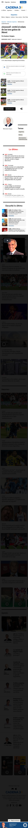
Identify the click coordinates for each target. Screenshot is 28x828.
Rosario (23, 10)
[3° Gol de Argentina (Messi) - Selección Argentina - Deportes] (3, 101)
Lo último (13, 149)
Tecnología (10, 165)
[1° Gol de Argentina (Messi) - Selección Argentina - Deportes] (3, 82)
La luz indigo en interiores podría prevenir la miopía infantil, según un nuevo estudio (15, 187)
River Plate (25, 17)
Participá (23, 2)
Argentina (9, 10)
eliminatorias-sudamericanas (23, 138)
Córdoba (16, 10)
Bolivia (20, 135)
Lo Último (3, 10)
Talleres (3, 17)
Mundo (9, 175)
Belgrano (8, 17)
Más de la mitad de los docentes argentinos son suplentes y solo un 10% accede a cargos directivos (14, 158)
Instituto (13, 17)
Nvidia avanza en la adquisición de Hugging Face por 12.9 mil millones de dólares (14, 168)
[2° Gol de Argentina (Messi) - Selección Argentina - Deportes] (3, 92)
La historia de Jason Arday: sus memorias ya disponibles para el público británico (14, 197)
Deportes (7, 2)
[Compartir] (21, 109)
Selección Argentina (12, 22)
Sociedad (10, 154)
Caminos (13, 2)
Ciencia (10, 184)
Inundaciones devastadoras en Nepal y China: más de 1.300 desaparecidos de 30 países (14, 178)
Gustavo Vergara (8, 128)
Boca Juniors (19, 17)
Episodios (9, 84)
